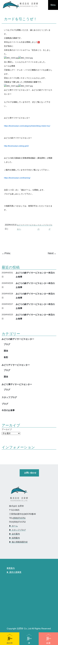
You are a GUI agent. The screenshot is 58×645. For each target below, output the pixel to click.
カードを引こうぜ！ (20, 19)
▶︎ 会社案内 (14, 534)
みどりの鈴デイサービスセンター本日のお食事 (35, 274)
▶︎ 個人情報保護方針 (18, 542)
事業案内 (11, 568)
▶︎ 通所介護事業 (14, 572)
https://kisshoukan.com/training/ (17, 178)
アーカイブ (7, 429)
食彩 (6, 357)
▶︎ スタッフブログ (17, 530)
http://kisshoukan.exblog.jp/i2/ (16, 146)
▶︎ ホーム (13, 526)
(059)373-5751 (19, 518)
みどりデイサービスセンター (16, 365)
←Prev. (6, 253)
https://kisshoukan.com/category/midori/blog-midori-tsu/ (27, 126)
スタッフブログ (9, 397)
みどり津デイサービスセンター (17, 384)
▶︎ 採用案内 (14, 538)
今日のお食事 (8, 410)
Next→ (52, 253)
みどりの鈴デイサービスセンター (18, 339)
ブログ (7, 344)
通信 (6, 350)
